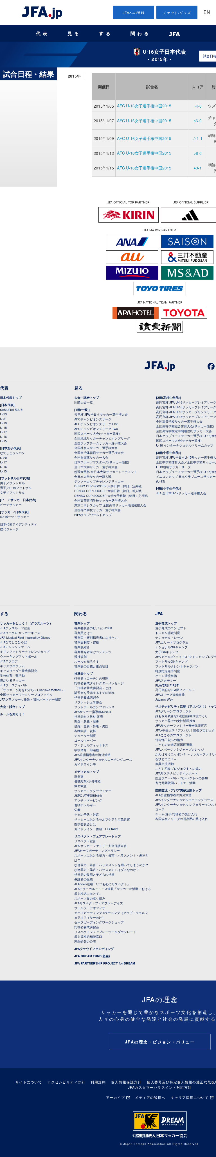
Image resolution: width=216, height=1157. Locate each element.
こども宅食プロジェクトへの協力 (178, 768)
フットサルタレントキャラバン (177, 666)
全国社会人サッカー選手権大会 (96, 447)
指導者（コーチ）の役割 (91, 678)
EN (206, 13)
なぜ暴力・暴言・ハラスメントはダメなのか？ (106, 869)
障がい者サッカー (12, 680)
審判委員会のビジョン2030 (93, 628)
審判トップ (82, 623)
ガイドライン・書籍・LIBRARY (96, 829)
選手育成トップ (166, 623)
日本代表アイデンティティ (18, 524)
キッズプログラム (12, 666)
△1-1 (197, 138)
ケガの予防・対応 (86, 814)
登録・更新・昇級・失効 (91, 726)
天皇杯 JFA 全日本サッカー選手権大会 (101, 414)
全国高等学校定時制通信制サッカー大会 (184, 431)
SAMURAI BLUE (11, 409)
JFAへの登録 (134, 12)
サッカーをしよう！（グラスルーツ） (26, 623)
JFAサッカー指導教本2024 (92, 711)
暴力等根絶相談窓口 (88, 936)
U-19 (3, 423)
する (105, 33)
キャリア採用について (190, 1097)
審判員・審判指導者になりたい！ (97, 637)
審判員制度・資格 (86, 642)
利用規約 (98, 1081)
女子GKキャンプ (166, 651)
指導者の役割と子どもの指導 (94, 874)
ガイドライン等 (85, 764)
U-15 (3, 441)
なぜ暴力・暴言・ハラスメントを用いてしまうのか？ (111, 864)
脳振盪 (79, 776)
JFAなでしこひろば (13, 642)
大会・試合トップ (86, 397)
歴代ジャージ (9, 529)
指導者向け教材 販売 (88, 716)
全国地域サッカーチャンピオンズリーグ (102, 438)
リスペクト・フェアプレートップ (97, 836)
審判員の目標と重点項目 (91, 666)
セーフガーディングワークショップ (99, 922)
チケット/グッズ (177, 12)
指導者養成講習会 (86, 697)
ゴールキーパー (85, 740)
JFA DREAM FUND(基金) (92, 956)
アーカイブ (115, 1097)
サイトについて (28, 1081)
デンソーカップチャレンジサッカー (99, 481)
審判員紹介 (82, 647)
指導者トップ (83, 673)
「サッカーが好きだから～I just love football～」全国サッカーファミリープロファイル (33, 692)
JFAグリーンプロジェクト (173, 711)
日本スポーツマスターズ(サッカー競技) (101, 462)
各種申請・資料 (85, 730)
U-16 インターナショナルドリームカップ (184, 445)
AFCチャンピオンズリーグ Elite (96, 424)
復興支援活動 (164, 763)
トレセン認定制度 (167, 632)
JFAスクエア (9, 661)
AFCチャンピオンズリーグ (92, 419)
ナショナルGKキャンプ (171, 647)
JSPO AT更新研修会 (88, 795)
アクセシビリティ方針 (66, 1081)
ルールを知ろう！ (12, 714)
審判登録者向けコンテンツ (92, 651)
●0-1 (198, 168)
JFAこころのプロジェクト (173, 735)
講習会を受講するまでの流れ (94, 692)
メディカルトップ (86, 771)
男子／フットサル (12, 483)
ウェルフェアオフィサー (91, 907)
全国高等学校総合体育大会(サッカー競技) (185, 426)
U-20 (3, 457)
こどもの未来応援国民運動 (173, 744)
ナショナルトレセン (169, 637)
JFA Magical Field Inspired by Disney (25, 637)
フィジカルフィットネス (91, 745)
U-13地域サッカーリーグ (173, 467)
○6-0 (198, 120)
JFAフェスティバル (13, 685)
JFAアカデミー (165, 680)
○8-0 (198, 153)
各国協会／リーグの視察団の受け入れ (181, 818)
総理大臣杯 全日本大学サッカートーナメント (105, 471)
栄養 (77, 809)
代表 (43, 33)
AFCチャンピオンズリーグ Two (96, 428)
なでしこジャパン (12, 452)
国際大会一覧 (83, 402)
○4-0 (198, 106)
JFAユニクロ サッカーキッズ (20, 632)
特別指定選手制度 (167, 671)
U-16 (3, 436)
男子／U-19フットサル (16, 487)
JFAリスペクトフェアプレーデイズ (98, 903)
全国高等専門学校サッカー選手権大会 (100, 500)
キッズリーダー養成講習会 (18, 670)
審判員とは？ (83, 632)
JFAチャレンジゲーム (15, 646)
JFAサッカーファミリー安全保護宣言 (181, 725)
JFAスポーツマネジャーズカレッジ (179, 749)
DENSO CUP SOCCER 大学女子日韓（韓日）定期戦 (111, 495)
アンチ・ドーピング (88, 800)
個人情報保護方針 (126, 1081)
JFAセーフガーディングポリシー (97, 850)
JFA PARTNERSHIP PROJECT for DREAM (104, 963)
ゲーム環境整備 (166, 675)
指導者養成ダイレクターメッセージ (99, 683)
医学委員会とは (85, 824)
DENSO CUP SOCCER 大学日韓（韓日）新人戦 (107, 490)
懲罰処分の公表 (85, 941)
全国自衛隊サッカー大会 (91, 457)
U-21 (3, 418)
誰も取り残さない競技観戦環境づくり (181, 716)
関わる (140, 33)
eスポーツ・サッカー (15, 516)
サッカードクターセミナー (92, 790)
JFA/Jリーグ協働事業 (170, 694)
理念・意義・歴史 (86, 721)
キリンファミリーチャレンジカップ (25, 651)
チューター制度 (85, 735)
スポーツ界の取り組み (89, 898)
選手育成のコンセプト (170, 628)
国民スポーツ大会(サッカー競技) (97, 433)
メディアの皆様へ (150, 1097)
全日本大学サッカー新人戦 (92, 476)
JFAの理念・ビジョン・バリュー (160, 1042)
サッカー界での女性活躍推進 (175, 720)
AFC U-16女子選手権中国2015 (144, 105)
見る (74, 33)
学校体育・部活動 (12, 675)
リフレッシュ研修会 (88, 702)
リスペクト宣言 (85, 841)
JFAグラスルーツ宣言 (15, 628)
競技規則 (80, 656)
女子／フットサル (12, 492)
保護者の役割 (83, 879)
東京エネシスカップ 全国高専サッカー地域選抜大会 (110, 505)
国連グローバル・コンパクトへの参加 (181, 778)
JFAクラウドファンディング (94, 949)
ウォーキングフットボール (18, 656)
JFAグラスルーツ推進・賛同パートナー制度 (30, 699)
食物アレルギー (85, 805)
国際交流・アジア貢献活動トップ (178, 790)
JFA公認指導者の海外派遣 (92, 754)
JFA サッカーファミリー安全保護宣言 (100, 845)
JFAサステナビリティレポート (176, 773)
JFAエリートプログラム (171, 642)
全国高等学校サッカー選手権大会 (179, 421)
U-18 (3, 427)
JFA (159, 613)
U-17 (3, 432)
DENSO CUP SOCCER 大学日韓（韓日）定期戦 (107, 486)
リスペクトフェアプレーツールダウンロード (105, 931)
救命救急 (80, 786)
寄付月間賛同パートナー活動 (175, 782)
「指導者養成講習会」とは (92, 687)
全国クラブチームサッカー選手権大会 (100, 443)
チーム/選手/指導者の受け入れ (176, 814)
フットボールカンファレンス (94, 707)
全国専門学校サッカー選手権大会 (97, 510)
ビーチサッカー (11, 504)
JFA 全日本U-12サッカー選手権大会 (181, 493)
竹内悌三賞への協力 (169, 739)
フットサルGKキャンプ (171, 661)
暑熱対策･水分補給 (87, 781)
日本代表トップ (11, 397)
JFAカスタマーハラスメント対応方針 (160, 1087)
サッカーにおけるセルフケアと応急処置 (102, 819)
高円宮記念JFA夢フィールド (175, 689)
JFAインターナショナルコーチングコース (103, 759)
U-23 (3, 414)
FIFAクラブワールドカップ (93, 514)
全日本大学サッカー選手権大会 (96, 467)
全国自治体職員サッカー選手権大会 (99, 452)
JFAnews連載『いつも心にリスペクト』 (102, 884)
